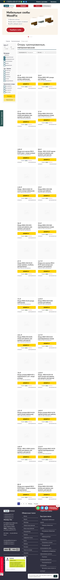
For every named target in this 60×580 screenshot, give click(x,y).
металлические (53, 164)
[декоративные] (4, 81)
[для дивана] (4, 86)
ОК (55, 576)
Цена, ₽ (6, 45)
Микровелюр (27, 531)
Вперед (30, 503)
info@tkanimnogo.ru (9, 542)
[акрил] (4, 63)
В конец (36, 503)
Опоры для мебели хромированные (44, 80)
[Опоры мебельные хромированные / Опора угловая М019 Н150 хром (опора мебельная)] (26, 399)
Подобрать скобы (15, 30)
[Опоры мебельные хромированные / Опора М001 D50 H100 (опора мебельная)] (26, 64)
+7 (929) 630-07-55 (8, 516)
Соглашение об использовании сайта (45, 547)
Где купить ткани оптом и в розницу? (48, 569)
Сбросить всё (9, 99)
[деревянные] (4, 65)
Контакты (53, 2)
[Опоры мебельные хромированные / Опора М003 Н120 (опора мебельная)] (26, 288)
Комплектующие (15, 41)
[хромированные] (4, 59)
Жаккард (25, 522)
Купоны (25, 534)
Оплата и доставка (41, 2)
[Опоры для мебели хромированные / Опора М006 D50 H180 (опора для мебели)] (47, 288)
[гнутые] (4, 79)
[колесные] (4, 71)
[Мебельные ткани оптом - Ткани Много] (12, 511)
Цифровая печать (28, 537)
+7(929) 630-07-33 (13, 2)
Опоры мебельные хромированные (24, 80)
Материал (6, 53)
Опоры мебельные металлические (23, 453)
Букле (25, 540)
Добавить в (26, 84)
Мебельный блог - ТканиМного (45, 538)
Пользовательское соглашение (45, 564)
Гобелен (25, 543)
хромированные (32, 88)
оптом (38, 6)
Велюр (25, 516)
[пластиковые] (4, 61)
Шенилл (25, 556)
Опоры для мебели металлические (44, 156)
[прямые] (4, 75)
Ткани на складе (27, 550)
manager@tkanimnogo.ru (10, 540)
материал (19, 88)
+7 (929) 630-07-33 (8, 514)
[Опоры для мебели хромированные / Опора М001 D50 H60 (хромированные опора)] (47, 212)
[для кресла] (4, 90)
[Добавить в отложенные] (35, 75)
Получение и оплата (47, 542)
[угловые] (4, 73)
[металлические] (4, 57)
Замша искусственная (29, 525)
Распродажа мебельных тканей (47, 521)
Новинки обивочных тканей (46, 527)
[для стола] (4, 92)
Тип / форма (7, 68)
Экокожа (25, 553)
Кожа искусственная (28, 528)
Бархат (25, 519)
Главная (8, 41)
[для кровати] (4, 88)
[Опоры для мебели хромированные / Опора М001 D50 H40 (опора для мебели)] (47, 176)
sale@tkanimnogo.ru (9, 544)
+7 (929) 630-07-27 (8, 518)
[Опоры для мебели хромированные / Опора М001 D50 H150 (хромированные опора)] (47, 100)
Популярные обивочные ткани (47, 532)
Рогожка (25, 547)
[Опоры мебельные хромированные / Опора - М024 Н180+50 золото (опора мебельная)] (26, 176)
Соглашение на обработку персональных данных (47, 552)
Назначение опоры (9, 84)
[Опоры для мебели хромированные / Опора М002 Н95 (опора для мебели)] (47, 64)
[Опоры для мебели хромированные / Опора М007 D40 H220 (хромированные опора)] (47, 324)
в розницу (47, 6)
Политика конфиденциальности (45, 558)
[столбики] (4, 77)
